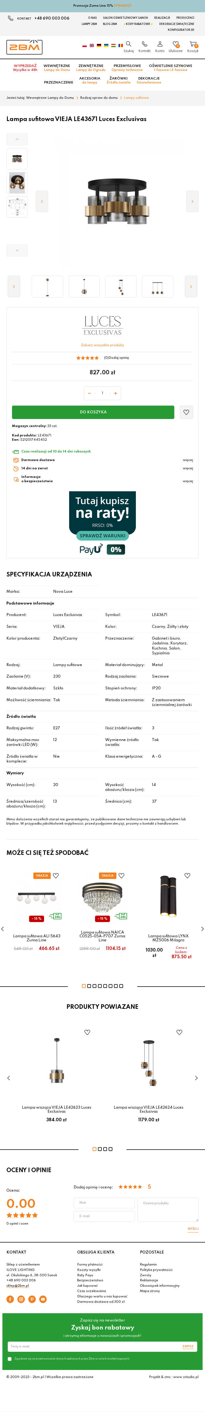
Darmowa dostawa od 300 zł (101, 1302)
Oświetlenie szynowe (170, 68)
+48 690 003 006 (51, 18)
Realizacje (162, 18)
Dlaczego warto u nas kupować (102, 1296)
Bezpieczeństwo (90, 1280)
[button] (17, 139)
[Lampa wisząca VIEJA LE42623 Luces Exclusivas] (84, 287)
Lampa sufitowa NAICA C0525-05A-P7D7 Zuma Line (102, 936)
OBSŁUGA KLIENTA (96, 1252)
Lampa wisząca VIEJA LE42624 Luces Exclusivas (148, 1109)
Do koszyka (93, 412)
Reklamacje (149, 1280)
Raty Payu (85, 1275)
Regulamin (148, 1264)
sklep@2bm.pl (17, 1286)
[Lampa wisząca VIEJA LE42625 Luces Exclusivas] (158, 287)
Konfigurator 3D (181, 30)
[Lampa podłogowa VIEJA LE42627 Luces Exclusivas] (47, 287)
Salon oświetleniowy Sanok (125, 18)
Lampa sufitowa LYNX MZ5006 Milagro (168, 938)
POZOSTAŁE (152, 1252)
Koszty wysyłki (89, 1270)
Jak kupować (87, 1286)
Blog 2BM (110, 24)
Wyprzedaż (25, 68)
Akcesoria (89, 80)
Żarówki (119, 80)
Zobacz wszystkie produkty (102, 345)
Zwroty (145, 1275)
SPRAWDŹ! (123, 5)
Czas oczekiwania (91, 1291)
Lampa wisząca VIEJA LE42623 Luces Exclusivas (56, 1109)
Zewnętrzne (90, 68)
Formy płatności (89, 1264)
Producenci (185, 18)
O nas (92, 18)
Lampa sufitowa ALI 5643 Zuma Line (36, 938)
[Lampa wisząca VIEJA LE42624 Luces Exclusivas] (121, 287)
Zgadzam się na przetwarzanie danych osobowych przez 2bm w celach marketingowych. (72, 1358)
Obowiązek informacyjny (160, 1286)
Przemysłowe (127, 68)
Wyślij (193, 1228)
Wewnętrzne (57, 68)
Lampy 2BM (89, 24)
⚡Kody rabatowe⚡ (138, 24)
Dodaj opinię (119, 358)
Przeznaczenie (58, 82)
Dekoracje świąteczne (176, 24)
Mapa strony (150, 1291)
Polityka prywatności (156, 1270)
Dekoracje (149, 80)
